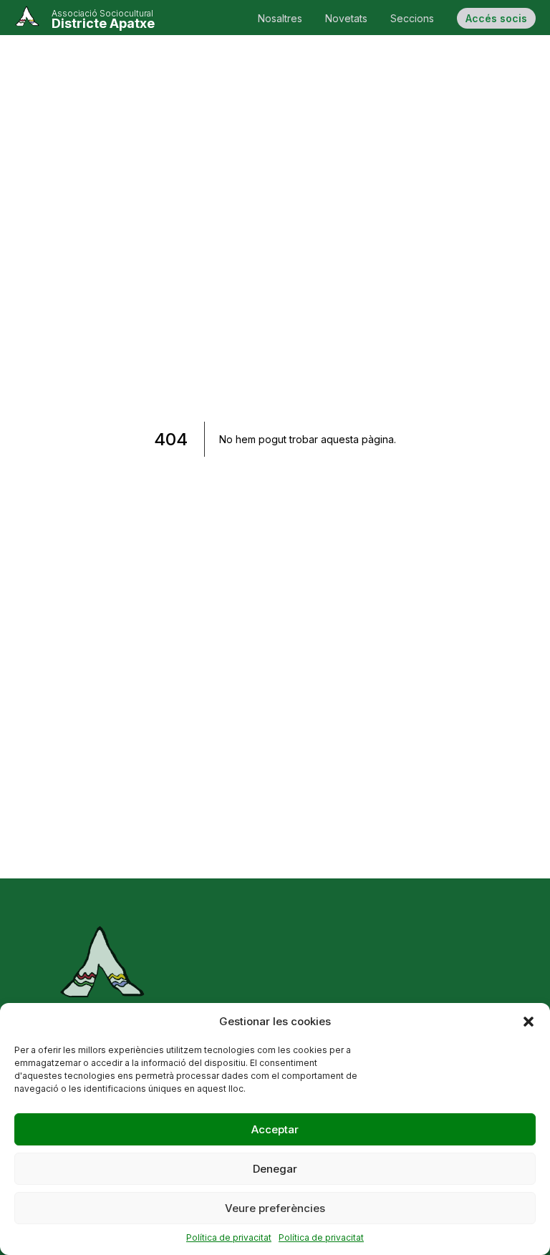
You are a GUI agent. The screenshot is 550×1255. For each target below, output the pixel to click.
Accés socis (496, 18)
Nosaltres (280, 18)
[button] (528, 1021)
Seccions (412, 18)
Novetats (346, 18)
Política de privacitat (228, 1237)
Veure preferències (275, 1208)
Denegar (275, 1169)
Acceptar (275, 1129)
